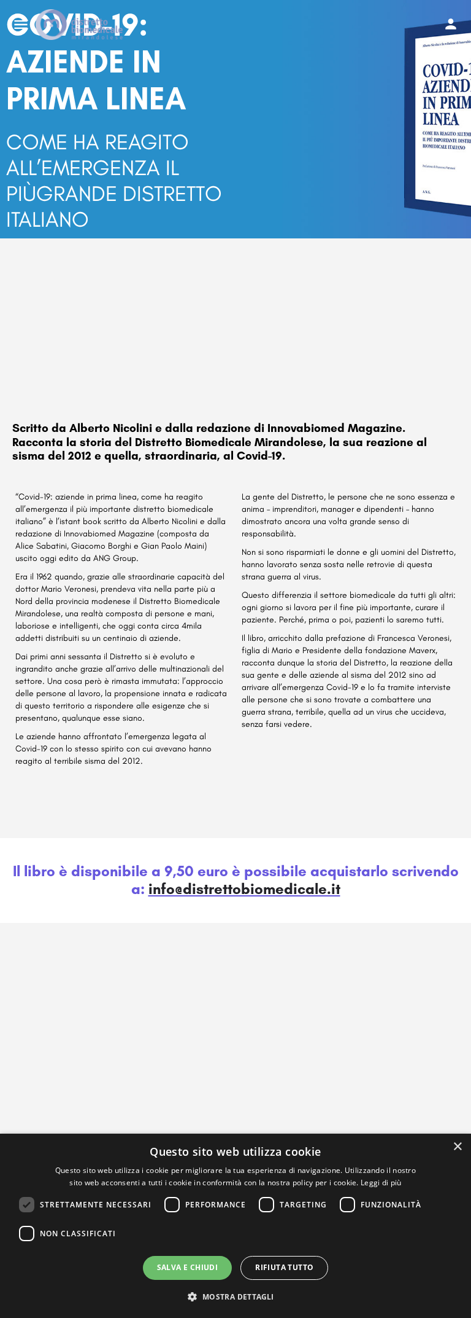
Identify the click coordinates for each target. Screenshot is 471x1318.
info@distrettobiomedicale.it (244, 889)
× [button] (457, 1146)
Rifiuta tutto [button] (284, 1267)
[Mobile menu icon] (20, 24)
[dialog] (235, 1226)
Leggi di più (381, 1182)
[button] (235, 1296)
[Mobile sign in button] (451, 24)
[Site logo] (81, 24)
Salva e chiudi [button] (187, 1267)
